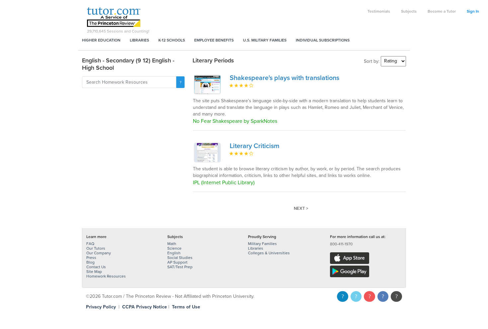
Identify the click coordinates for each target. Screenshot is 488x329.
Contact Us (96, 267)
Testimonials (378, 11)
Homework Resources (106, 276)
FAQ (90, 243)
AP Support (177, 262)
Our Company (98, 253)
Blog (90, 262)
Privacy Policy (101, 307)
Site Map (94, 271)
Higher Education (101, 40)
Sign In (473, 11)
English (174, 253)
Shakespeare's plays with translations (284, 78)
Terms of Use (186, 307)
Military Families (262, 243)
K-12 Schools (171, 40)
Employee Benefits (214, 40)
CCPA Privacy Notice (144, 307)
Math (171, 243)
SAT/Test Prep (180, 267)
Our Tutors (95, 248)
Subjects (409, 11)
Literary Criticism (255, 146)
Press (91, 257)
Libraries (139, 40)
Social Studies (180, 257)
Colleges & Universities (269, 253)
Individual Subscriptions (323, 40)
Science (174, 248)
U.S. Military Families (264, 40)
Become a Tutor (442, 11)
